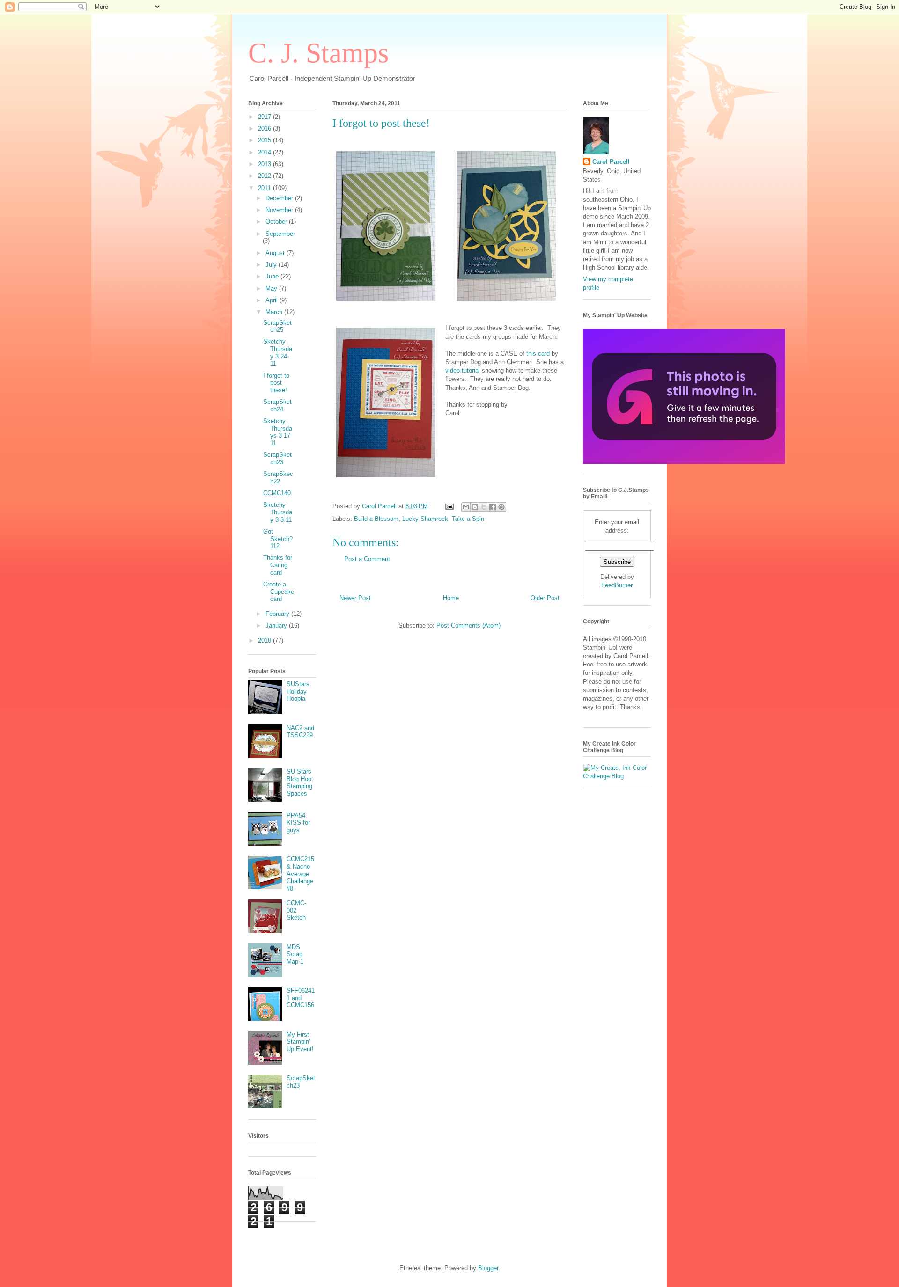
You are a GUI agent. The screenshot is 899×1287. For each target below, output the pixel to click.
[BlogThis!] (474, 507)
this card (538, 353)
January (277, 625)
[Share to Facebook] (492, 507)
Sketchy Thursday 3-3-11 (277, 512)
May (272, 288)
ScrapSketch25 (277, 326)
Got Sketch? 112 (278, 538)
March (274, 311)
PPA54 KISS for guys (298, 823)
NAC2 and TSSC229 (300, 731)
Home (451, 597)
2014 (265, 152)
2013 (265, 164)
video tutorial (462, 370)
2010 (265, 640)
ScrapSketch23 (277, 458)
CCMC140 (277, 493)
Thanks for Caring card (277, 565)
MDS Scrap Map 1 (295, 954)
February (278, 613)
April (272, 300)
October (277, 221)
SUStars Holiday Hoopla (298, 691)
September (280, 233)
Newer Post (355, 597)
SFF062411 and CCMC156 (301, 998)
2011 (265, 187)
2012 (265, 175)
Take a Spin (468, 518)
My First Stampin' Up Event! (300, 1042)
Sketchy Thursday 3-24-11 (277, 352)
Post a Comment (367, 559)
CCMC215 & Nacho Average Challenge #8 (300, 874)
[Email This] (466, 507)
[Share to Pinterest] (501, 507)
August (276, 252)
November (280, 209)
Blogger (488, 1268)
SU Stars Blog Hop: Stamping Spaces (300, 782)
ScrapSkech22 (278, 477)
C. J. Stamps (318, 52)
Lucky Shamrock (425, 518)
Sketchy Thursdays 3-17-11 (277, 431)
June (272, 276)
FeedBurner (617, 585)
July (272, 264)
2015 (265, 140)
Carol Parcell (611, 161)
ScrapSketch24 (277, 405)
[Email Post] (449, 506)
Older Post (545, 597)
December (280, 198)
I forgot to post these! (276, 383)
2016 (265, 128)
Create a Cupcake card (278, 591)
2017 (265, 116)
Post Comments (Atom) (468, 625)
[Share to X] (483, 507)
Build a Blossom (376, 518)
